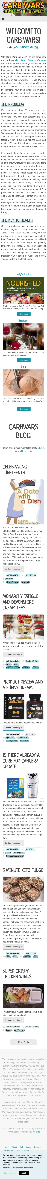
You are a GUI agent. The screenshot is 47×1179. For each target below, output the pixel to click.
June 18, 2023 (31, 576)
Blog (18, 1150)
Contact (25, 1150)
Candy (8, 957)
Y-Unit (37, 1132)
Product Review (22, 738)
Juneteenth (26, 582)
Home (6, 1147)
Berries (8, 664)
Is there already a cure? (15, 856)
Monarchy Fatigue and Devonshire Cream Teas (20, 602)
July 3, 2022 (30, 850)
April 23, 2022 (31, 954)
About (14, 1147)
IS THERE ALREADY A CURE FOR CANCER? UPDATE (21, 761)
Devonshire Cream (13, 668)
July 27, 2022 (30, 734)
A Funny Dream (11, 741)
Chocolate (27, 957)
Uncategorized (19, 853)
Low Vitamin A (19, 1030)
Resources (8, 1150)
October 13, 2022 (32, 661)
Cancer (8, 853)
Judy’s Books (25, 1147)
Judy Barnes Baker (25, 47)
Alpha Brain (10, 738)
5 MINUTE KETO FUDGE (23, 870)
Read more (23, 314)
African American (12, 582)
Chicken (8, 1030)
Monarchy (26, 668)
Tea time (35, 668)
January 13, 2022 (32, 1027)
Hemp (15, 957)
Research (38, 1147)
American (9, 579)
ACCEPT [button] (24, 1173)
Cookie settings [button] (10, 1173)
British (16, 664)
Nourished (36, 63)
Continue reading (12, 569)
